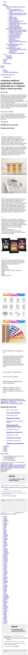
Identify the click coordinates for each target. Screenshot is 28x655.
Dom (4, 4)
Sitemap (10, 463)
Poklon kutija (12, 51)
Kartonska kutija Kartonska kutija (16, 53)
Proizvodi (5, 5)
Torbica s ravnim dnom (14, 22)
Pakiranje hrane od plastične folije (8, 465)
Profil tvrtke (9, 55)
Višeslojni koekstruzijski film (15, 27)
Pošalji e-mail (4, 471)
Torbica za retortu (13, 18)
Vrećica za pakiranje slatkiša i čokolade (18, 13)
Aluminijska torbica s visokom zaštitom (18, 23)
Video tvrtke (9, 57)
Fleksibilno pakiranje (21, 465)
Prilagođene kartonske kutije (14, 467)
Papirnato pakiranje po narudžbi (13, 48)
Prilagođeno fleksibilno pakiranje (13, 28)
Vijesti (4, 60)
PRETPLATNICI (5, 453)
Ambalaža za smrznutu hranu (15, 33)
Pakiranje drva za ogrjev (14, 40)
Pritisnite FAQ (5, 121)
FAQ (4, 62)
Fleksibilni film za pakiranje (7, 466)
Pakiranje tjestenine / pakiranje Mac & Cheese (13, 425)
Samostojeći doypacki (14, 24)
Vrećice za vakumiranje (14, 26)
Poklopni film (12, 46)
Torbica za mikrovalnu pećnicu (16, 21)
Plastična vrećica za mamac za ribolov (17, 31)
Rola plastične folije (13, 45)
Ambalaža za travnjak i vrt (15, 32)
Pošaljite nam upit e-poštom (7, 111)
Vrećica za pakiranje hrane (15, 9)
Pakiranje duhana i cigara (15, 36)
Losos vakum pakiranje (14, 35)
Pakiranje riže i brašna (14, 37)
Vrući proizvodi (4, 463)
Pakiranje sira (12, 39)
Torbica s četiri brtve (13, 19)
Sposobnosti (9, 58)
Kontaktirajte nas (7, 63)
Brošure (5, 59)
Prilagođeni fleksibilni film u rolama (14, 44)
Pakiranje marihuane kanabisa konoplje (18, 30)
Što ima (2, 66)
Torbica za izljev (13, 17)
